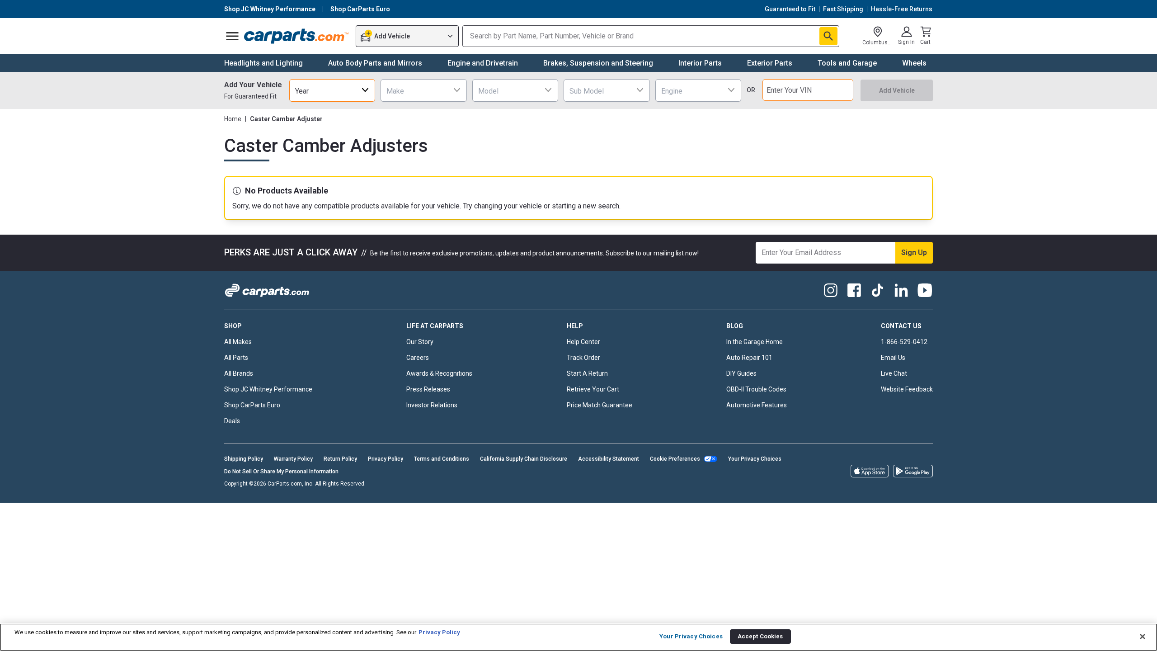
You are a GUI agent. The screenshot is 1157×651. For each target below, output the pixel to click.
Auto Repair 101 (749, 357)
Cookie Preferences (675, 459)
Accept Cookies (760, 636)
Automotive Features (756, 405)
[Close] (1142, 636)
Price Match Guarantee (599, 405)
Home (232, 119)
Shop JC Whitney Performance (268, 389)
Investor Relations (431, 405)
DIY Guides (741, 373)
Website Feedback (907, 389)
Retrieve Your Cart (593, 389)
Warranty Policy (293, 459)
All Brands (238, 373)
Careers (417, 357)
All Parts (236, 357)
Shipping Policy (243, 459)
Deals (232, 421)
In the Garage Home (754, 341)
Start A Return (587, 373)
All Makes (238, 341)
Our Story (419, 341)
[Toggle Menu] (232, 36)
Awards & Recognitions (439, 373)
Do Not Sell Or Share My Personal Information (281, 471)
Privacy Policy (385, 459)
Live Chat (894, 373)
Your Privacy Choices (754, 459)
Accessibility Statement (608, 459)
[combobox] (332, 90)
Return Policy (340, 459)
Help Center (583, 341)
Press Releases (428, 389)
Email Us (893, 357)
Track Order (583, 357)
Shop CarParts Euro (252, 405)
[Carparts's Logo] (296, 36)
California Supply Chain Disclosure (523, 459)
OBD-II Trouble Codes (756, 389)
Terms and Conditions (441, 459)
